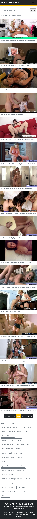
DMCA (5, 512)
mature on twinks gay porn (11, 440)
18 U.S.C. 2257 (13, 512)
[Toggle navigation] (33, 2)
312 (28, 416)
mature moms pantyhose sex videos (14, 483)
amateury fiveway (8, 474)
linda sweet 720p (8, 457)
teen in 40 (21, 487)
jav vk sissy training (8, 487)
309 (14, 416)
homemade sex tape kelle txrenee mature (16, 479)
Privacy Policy (24, 512)
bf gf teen (5, 496)
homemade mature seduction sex (13, 470)
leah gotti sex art (8, 436)
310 (18, 416)
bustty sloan (27, 427)
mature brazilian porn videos (12, 453)
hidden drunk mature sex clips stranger (15, 444)
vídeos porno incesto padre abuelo (14, 492)
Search (33, 10)
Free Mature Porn (20, 514)
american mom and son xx (11, 427)
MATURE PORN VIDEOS (18, 503)
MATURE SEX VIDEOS (10, 2)
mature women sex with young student (15, 432)
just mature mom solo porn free (13, 466)
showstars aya (7, 462)
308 (9, 416)
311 (23, 416)
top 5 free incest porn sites (11, 449)
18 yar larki (20, 457)
